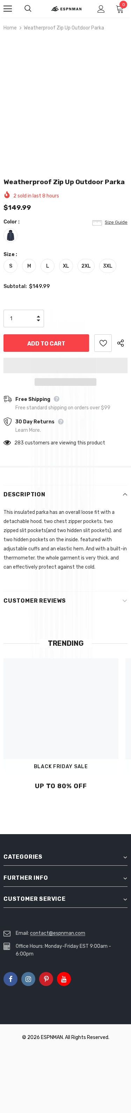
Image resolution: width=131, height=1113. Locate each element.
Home (10, 28)
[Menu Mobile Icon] (7, 9)
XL (66, 266)
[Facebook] (10, 979)
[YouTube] (64, 979)
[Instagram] (28, 979)
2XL (86, 266)
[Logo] (66, 8)
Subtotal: (15, 286)
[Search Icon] (34, 8)
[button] (65, 365)
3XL (107, 266)
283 (19, 443)
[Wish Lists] (103, 343)
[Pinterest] (46, 979)
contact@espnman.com (57, 933)
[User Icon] (101, 9)
